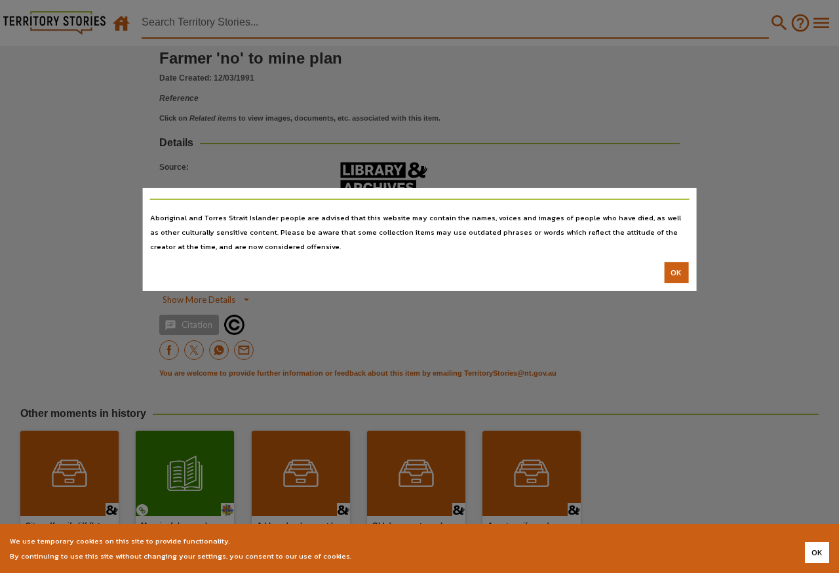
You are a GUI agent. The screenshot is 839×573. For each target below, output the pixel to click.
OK (676, 273)
